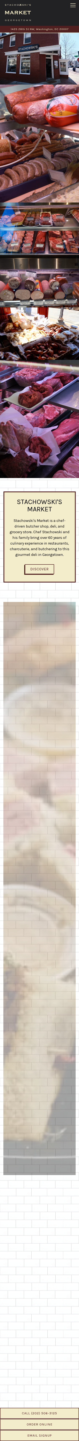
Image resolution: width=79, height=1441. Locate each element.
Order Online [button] (39, 1424)
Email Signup (39, 1435)
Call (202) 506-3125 (39, 1413)
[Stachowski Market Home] (18, 12)
